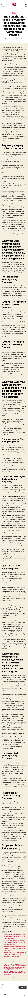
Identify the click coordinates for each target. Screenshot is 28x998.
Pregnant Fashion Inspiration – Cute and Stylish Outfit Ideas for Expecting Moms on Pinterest (14, 936)
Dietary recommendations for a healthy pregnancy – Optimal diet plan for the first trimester (15, 948)
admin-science (11, 38)
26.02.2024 (22, 38)
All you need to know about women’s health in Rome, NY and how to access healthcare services (14, 942)
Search (3, 984)
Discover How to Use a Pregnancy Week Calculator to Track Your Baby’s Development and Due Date (15, 954)
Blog (14, 12)
